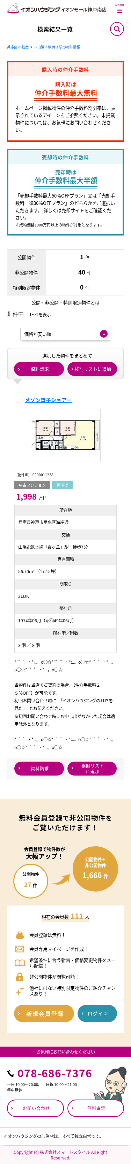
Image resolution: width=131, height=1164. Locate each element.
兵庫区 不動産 (18, 46)
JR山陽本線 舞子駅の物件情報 (57, 46)
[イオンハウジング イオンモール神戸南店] (57, 8)
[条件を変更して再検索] (117, 29)
